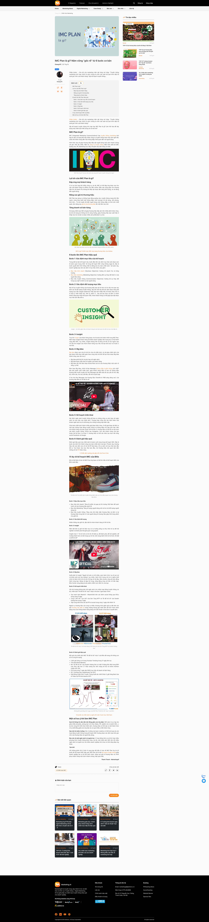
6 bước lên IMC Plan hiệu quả (80, 97)
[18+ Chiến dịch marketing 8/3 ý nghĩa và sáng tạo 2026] (130, 76)
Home (57, 8)
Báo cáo (109, 8)
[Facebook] (61, 87)
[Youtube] (65, 914)
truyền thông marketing (108, 135)
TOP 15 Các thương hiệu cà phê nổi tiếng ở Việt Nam (137, 45)
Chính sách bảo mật (101, 893)
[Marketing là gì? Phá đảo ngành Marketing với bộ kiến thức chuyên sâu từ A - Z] (64, 810)
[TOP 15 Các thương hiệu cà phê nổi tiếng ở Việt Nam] (138, 31)
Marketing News (68, 8)
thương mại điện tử (78, 607)
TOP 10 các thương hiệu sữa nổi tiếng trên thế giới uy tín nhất (146, 51)
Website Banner (148, 893)
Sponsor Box (147, 896)
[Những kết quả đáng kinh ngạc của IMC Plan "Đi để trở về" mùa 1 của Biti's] (94, 693)
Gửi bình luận (114, 795)
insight (77, 337)
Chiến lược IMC (61, 770)
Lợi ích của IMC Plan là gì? (79, 88)
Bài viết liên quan (64, 800)
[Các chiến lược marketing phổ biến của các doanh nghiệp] (87, 839)
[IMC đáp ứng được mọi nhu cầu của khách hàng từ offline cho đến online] (94, 231)
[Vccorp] (59, 902)
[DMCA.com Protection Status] (101, 901)
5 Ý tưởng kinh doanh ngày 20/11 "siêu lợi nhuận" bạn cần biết (108, 823)
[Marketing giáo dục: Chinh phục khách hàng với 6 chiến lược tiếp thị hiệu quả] (87, 810)
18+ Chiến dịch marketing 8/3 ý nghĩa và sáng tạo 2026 (146, 74)
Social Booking (147, 890)
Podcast (82, 3)
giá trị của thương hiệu (88, 204)
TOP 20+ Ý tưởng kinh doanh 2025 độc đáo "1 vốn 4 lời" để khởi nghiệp (64, 852)
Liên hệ (131, 8)
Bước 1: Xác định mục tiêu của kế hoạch (84, 99)
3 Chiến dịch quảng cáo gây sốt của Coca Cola (94, 453)
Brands (124, 43)
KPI (78, 450)
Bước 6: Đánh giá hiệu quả (81, 110)
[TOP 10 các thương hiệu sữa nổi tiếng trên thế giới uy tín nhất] (130, 53)
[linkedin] (60, 914)
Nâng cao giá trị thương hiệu (81, 93)
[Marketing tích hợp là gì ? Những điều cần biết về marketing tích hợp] (109, 839)
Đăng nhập (149, 3)
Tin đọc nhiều (131, 17)
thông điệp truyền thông (104, 368)
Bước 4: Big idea (78, 106)
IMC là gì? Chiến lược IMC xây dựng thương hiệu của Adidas (94, 251)
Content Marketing (141, 67)
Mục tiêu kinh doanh (77, 271)
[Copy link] (57, 87)
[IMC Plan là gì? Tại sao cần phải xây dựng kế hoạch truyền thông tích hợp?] (94, 160)
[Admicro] (59, 905)
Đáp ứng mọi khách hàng (80, 90)
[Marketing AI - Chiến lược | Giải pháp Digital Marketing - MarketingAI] (57, 3)
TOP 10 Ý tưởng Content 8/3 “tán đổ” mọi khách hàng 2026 (145, 63)
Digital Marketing (82, 8)
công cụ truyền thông (97, 144)
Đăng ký (140, 3)
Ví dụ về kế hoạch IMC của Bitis (80, 112)
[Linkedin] (61, 91)
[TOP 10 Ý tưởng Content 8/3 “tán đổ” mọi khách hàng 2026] (130, 64)
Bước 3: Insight (78, 104)
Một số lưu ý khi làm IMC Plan (80, 115)
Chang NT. (58, 64)
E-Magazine (72, 3)
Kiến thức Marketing (67, 13)
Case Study (97, 8)
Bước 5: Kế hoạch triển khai (81, 108)
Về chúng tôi (99, 887)
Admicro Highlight (107, 3)
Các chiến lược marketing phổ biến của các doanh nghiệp (86, 852)
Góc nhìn (120, 8)
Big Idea (71, 352)
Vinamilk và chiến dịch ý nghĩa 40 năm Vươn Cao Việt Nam (94, 715)
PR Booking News (148, 887)
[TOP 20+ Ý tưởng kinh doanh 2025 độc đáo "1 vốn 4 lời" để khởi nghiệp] (64, 839)
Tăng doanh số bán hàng (80, 95)
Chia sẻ (57, 69)
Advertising (141, 78)
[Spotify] (69, 914)
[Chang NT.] (60, 74)
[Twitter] (57, 91)
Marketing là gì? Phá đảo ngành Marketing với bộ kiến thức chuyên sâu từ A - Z (64, 824)
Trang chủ (57, 13)
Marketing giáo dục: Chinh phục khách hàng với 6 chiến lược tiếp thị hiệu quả (86, 823)
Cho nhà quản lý (93, 3)
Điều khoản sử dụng (101, 896)
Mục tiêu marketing (77, 275)
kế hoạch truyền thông (109, 752)
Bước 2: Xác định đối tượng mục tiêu (83, 101)
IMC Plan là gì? (76, 86)
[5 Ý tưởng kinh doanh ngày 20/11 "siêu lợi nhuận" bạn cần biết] (109, 810)
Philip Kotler (73, 119)
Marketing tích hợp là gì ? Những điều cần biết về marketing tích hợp (108, 852)
